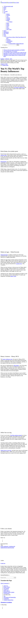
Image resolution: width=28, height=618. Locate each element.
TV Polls (5, 11)
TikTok (5, 547)
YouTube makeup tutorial (16, 435)
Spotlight (8, 39)
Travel (7, 28)
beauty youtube (8, 546)
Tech (7, 26)
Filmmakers (6, 32)
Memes (8, 14)
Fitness (10, 21)
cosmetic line (19, 263)
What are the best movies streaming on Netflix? (14, 50)
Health (7, 20)
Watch (4, 30)
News (4, 8)
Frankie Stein (5, 65)
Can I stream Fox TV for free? (10, 51)
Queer (7, 24)
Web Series (6, 33)
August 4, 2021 (4, 64)
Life (4, 12)
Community (6, 598)
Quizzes (8, 15)
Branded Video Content (8, 592)
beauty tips (3, 546)
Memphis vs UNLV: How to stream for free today (14, 53)
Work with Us (6, 591)
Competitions (9, 41)
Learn (4, 35)
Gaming (8, 19)
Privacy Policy (6, 587)
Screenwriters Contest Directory (16, 43)
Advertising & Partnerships (9, 597)
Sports (7, 25)
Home (4, 7)
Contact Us (6, 589)
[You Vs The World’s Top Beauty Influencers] (10, 560)
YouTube (12, 547)
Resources (8, 42)
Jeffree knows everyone (6, 450)
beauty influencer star (7, 359)
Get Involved (6, 593)
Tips (4, 596)
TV (4, 10)
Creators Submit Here (8, 600)
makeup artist (4, 155)
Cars (7, 16)
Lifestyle (7, 58)
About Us (5, 585)
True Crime (8, 29)
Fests (4, 34)
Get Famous (6, 588)
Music (7, 23)
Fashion (8, 17)
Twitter (8, 547)
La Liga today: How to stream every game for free (14, 52)
